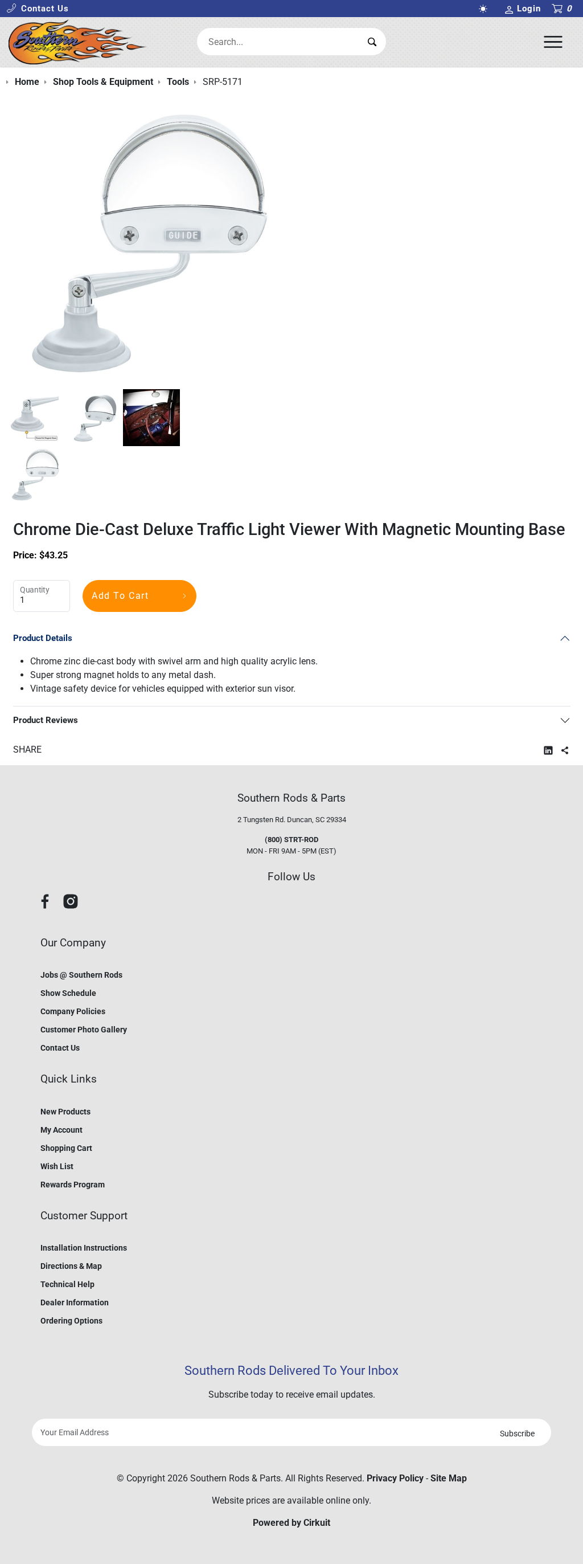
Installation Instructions (83, 1247)
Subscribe (517, 1433)
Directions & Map (71, 1266)
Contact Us (60, 1047)
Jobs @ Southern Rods (81, 974)
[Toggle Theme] (485, 8)
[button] (37, 8)
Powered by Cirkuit (291, 1522)
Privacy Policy (395, 1478)
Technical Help (67, 1284)
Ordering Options (71, 1320)
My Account (61, 1129)
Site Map (448, 1478)
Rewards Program (72, 1184)
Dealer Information (74, 1302)
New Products (65, 1111)
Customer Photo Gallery (83, 1029)
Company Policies (72, 1011)
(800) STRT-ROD (291, 839)
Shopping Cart (66, 1148)
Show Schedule (68, 993)
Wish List (56, 1166)
